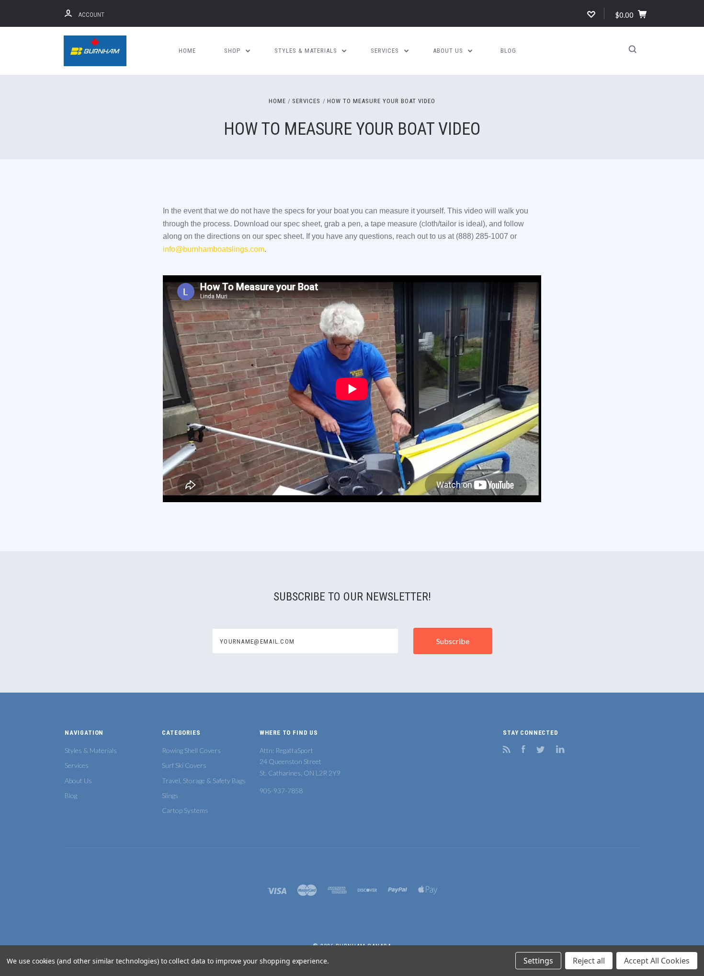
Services (386, 50)
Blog (508, 50)
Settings (538, 960)
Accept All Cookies (657, 960)
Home (187, 50)
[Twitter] (540, 750)
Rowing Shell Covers (191, 750)
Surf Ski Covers (184, 765)
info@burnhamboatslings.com (213, 249)
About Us (449, 50)
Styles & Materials (306, 50)
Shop (233, 50)
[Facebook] (523, 750)
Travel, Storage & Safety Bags (204, 780)
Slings (170, 795)
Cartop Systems (185, 810)
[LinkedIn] (560, 750)
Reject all (589, 960)
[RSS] (507, 750)
